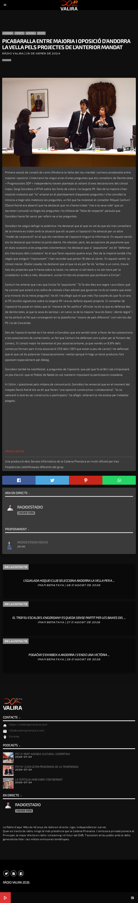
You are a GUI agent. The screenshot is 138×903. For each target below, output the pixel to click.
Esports (19, 33)
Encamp (14, 736)
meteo (41, 33)
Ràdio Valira (14, 451)
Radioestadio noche (32, 542)
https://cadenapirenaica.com (28, 724)
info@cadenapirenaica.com (26, 730)
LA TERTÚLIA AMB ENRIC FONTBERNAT (39, 779)
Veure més (26, 513)
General (30, 33)
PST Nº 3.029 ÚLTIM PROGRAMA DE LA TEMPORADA (46, 766)
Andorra (8, 33)
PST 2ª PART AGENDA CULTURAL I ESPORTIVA (42, 754)
